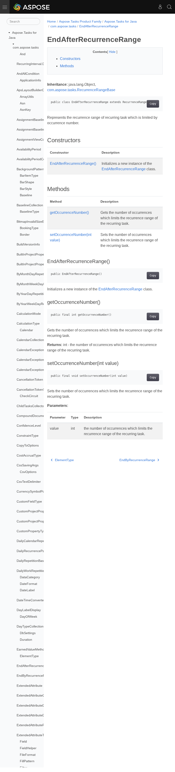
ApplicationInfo (30, 80)
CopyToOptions (28, 445)
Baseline (26, 195)
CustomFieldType (29, 501)
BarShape (27, 182)
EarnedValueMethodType (35, 649)
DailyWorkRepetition (31, 571)
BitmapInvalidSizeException (36, 221)
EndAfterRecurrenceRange (36, 666)
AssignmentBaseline (31, 119)
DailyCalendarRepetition (34, 541)
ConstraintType (28, 435)
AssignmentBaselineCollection (38, 129)
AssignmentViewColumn (34, 139)
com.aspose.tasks (26, 47)
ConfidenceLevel (29, 425)
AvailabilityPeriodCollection (36, 159)
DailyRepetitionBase (31, 561)
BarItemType (29, 175)
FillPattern (27, 761)
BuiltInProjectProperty (32, 254)
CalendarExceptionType (34, 370)
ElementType (29, 656)
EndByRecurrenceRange (34, 675)
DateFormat (28, 584)
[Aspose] (32, 7)
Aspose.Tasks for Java (120, 21)
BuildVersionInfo (28, 244)
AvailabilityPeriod (29, 149)
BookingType (29, 228)
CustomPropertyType (32, 531)
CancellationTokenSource (35, 389)
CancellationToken (30, 379)
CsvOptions (28, 472)
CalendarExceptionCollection (37, 359)
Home (51, 21)
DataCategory (30, 577)
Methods (67, 66)
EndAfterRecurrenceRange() (73, 163)
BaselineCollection (30, 205)
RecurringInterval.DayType (36, 64)
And (23, 54)
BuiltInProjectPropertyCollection (39, 264)
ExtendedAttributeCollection (37, 695)
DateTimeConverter (31, 600)
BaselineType (29, 211)
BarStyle (26, 189)
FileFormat (28, 755)
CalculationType (28, 323)
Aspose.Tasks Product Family (80, 21)
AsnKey (25, 109)
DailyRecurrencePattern (34, 551)
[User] (160, 7)
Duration (26, 639)
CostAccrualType (29, 455)
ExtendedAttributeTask (33, 735)
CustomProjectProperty (33, 511)
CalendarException (30, 350)
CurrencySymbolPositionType (38, 491)
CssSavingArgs (28, 465)
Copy (153, 103)
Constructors (70, 59)
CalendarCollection (30, 340)
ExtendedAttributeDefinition (36, 705)
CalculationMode (29, 313)
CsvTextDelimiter (29, 481)
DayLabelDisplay (29, 610)
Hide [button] (112, 52)
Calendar (26, 330)
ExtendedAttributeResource (36, 725)
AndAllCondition (28, 73)
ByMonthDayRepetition (33, 274)
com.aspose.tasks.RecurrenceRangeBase (81, 90)
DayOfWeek (28, 616)
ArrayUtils (27, 96)
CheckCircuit (29, 396)
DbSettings (28, 633)
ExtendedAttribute (29, 685)
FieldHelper (28, 748)
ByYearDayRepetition (32, 294)
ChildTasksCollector (31, 406)
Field (23, 741)
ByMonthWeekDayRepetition (37, 284)
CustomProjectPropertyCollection (40, 521)
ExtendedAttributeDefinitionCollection (43, 715)
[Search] (169, 7)
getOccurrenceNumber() (69, 212)
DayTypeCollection (30, 626)
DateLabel (27, 590)
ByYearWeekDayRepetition (36, 304)
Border (25, 234)
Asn (22, 103)
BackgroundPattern (30, 169)
